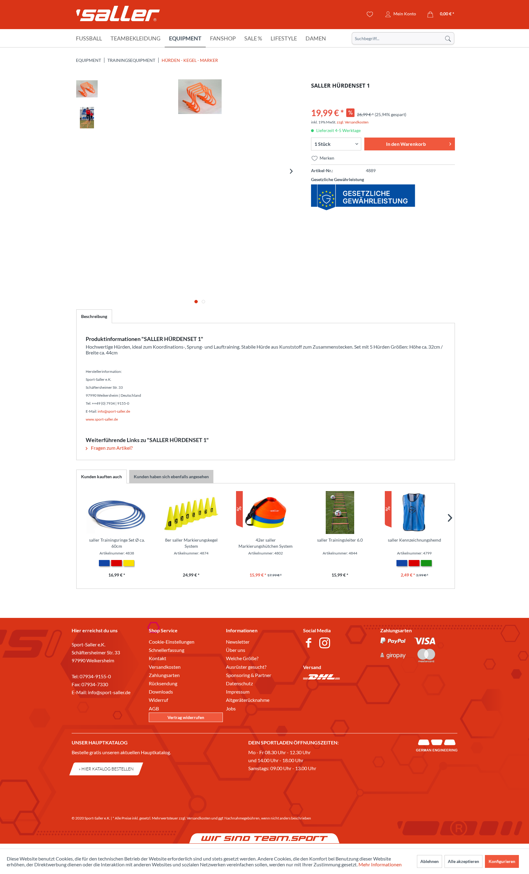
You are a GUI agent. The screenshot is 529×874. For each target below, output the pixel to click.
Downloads (161, 691)
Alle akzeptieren (463, 861)
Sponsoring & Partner (248, 675)
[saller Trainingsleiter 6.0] (340, 512)
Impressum (237, 691)
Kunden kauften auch (101, 476)
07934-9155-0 (95, 676)
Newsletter (237, 642)
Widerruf (158, 700)
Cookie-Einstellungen (171, 642)
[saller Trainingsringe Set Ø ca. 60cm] (116, 512)
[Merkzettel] (370, 14)
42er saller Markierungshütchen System (265, 543)
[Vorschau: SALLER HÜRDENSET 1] (87, 90)
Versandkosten (165, 667)
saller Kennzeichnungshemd (414, 540)
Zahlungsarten (164, 675)
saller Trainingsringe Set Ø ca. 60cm (117, 543)
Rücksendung (163, 683)
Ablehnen (429, 861)
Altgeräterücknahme (247, 700)
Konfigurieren (502, 861)
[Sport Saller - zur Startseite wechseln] (118, 15)
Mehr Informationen (380, 864)
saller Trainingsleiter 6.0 (340, 540)
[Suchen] (447, 38)
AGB (154, 708)
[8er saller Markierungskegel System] (191, 512)
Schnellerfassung (166, 650)
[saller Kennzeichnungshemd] (414, 512)
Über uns (235, 650)
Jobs (231, 708)
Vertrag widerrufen (185, 717)
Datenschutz (239, 683)
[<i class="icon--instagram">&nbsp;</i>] (325, 644)
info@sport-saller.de (109, 692)
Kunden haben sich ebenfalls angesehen (171, 476)
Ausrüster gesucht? (246, 667)
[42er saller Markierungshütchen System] (265, 512)
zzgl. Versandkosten (353, 122)
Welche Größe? (242, 658)
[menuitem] (403, 38)
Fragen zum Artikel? (111, 448)
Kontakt (157, 658)
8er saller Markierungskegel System (191, 543)
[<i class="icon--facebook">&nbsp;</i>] (309, 644)
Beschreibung (94, 316)
